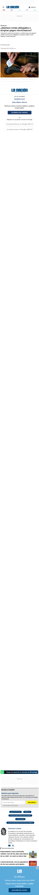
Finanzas (3, 25)
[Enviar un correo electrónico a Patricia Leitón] (9, 845)
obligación (27, 812)
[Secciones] (3, 7)
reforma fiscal (20, 819)
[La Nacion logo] (12, 7)
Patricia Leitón (6, 45)
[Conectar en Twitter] (13, 845)
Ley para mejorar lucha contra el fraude (20, 815)
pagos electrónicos (15, 812)
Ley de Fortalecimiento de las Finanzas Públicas (20, 822)
